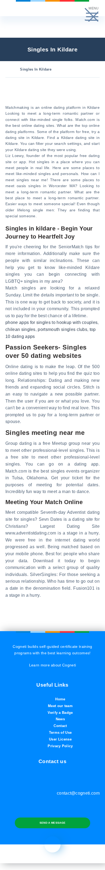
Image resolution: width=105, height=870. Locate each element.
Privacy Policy (60, 746)
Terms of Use (60, 733)
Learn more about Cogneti (52, 665)
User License (60, 739)
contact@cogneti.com (78, 793)
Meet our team (60, 706)
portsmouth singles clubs (62, 329)
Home (60, 699)
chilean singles (20, 329)
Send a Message (52, 822)
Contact (60, 726)
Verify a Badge (60, 713)
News (60, 719)
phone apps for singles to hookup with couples (51, 322)
